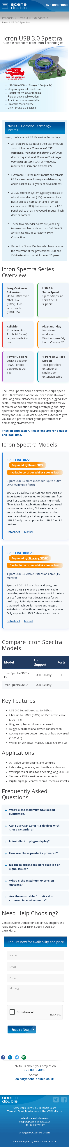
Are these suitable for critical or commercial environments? (31, 898)
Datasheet (13, 532)
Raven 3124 (35, 465)
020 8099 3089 (34, 1070)
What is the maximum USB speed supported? (32, 811)
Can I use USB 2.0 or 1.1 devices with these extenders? (34, 827)
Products (8, 18)
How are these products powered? (33, 853)
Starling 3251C (38, 558)
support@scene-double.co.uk (34, 1121)
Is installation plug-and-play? (29, 841)
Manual (28, 532)
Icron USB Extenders (32, 18)
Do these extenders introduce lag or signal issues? (34, 866)
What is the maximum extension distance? (31, 882)
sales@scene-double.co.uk (34, 1079)
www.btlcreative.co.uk (45, 1141)
